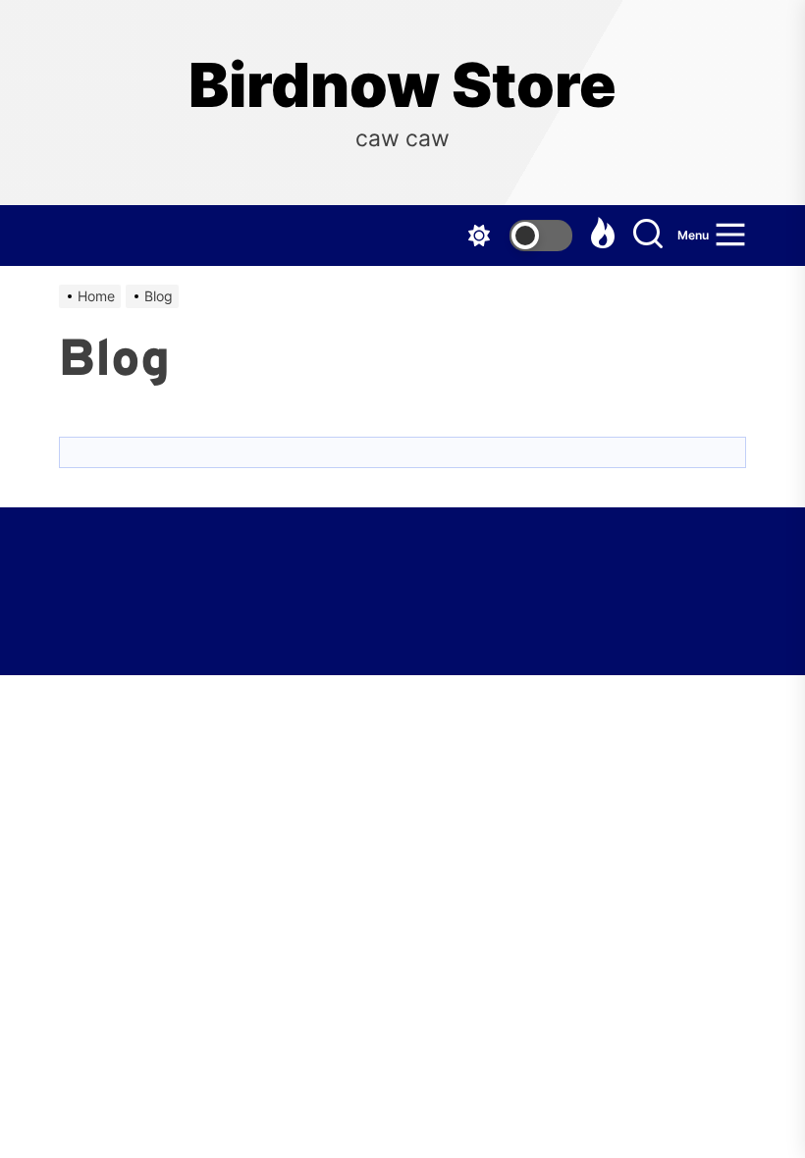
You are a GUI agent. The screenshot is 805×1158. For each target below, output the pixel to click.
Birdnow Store (402, 85)
